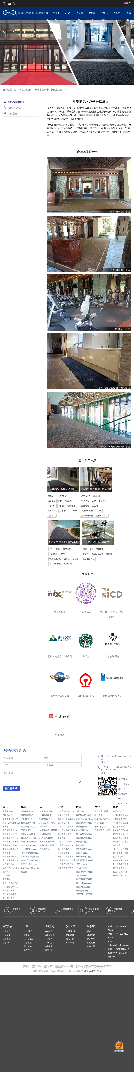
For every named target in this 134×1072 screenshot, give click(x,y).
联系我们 (6, 942)
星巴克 (86, 656)
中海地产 (59, 735)
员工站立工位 (97, 554)
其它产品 (28, 950)
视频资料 (70, 935)
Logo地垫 (28, 931)
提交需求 (10, 788)
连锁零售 (49, 939)
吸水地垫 (28, 942)
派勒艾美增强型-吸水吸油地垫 (96, 489)
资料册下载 (71, 931)
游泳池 (75, 559)
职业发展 (6, 939)
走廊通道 (71, 506)
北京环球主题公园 (60, 695)
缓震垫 (86, 554)
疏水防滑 (67, 549)
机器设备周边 (102, 515)
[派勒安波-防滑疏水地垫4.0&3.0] (64, 545)
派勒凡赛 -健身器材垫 (98, 542)
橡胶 (85, 549)
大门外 (61, 506)
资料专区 (70, 926)
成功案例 (26, 89)
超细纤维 (96, 496)
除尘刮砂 (63, 496)
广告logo (52, 506)
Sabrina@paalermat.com (118, 756)
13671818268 (124, 767)
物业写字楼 (50, 935)
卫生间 (95, 506)
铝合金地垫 (29, 939)
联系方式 (91, 935)
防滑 (60, 501)
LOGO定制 (49, 942)
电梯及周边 (53, 510)
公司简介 (6, 931)
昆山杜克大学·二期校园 (60, 656)
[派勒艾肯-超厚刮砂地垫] (63, 492)
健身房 (67, 559)
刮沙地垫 (28, 946)
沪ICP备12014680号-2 (91, 971)
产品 (26, 926)
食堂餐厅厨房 (87, 510)
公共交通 (49, 946)
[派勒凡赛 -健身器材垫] (98, 545)
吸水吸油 (52, 501)
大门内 (63, 510)
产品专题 (70, 942)
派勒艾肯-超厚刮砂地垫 (63, 489)
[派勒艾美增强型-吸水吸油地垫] (96, 492)
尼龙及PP (52, 496)
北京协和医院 (112, 656)
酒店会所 (49, 931)
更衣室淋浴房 (87, 515)
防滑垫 (27, 935)
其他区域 (52, 515)
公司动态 (6, 935)
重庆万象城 (60, 612)
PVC (51, 549)
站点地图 (91, 939)
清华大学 (86, 612)
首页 (16, 89)
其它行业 (49, 950)
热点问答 (70, 939)
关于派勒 (7, 926)
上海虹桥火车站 (86, 695)
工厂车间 (73, 510)
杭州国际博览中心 (112, 695)
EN (130, 3)
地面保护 (69, 501)
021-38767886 (111, 768)
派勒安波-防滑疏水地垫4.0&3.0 (64, 542)
